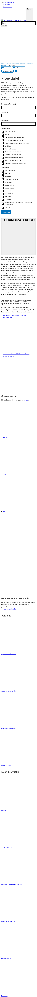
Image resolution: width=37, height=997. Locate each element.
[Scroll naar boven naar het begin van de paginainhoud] (18, 592)
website (26, 400)
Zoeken (4, 26)
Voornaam (4, 112)
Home (2, 63)
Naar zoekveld (7, 7)
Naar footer (6, 4)
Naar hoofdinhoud (8, 2)
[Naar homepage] (13, 20)
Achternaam (5, 120)
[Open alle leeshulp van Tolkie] (16, 71)
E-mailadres (8, 104)
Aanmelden (6, 212)
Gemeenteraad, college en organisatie (15, 63)
